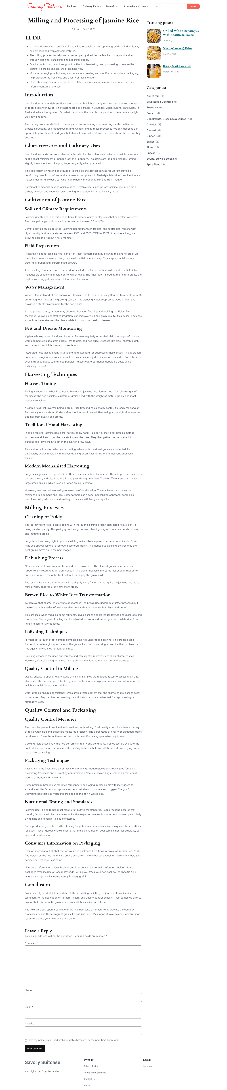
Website (29, 1023)
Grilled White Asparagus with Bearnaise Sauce (181, 33)
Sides (153, 147)
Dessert (154, 130)
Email (29, 1006)
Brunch (153, 113)
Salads (153, 141)
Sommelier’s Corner (134, 6)
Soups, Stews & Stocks (163, 158)
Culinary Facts (91, 6)
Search (193, 6)
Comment (31, 943)
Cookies (154, 124)
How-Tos (111, 6)
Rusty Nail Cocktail (177, 66)
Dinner (154, 135)
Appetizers (156, 96)
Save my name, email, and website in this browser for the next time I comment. (73, 1040)
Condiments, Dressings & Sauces (169, 118)
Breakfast (155, 107)
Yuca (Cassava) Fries (177, 48)
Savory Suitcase (42, 1062)
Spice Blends (156, 164)
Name (29, 990)
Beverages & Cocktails (162, 101)
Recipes (71, 6)
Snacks (154, 152)
